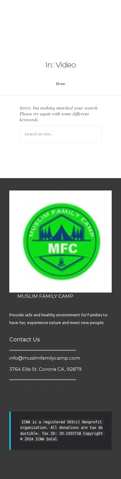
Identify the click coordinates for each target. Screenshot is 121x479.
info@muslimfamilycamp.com (44, 358)
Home (60, 83)
